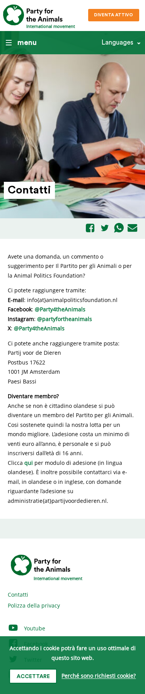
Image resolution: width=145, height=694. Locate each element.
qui (28, 462)
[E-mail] (132, 228)
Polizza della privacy (34, 605)
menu (27, 43)
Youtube (33, 628)
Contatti (18, 594)
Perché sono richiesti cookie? (98, 676)
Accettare (33, 676)
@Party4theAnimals (60, 309)
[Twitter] (104, 228)
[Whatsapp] (119, 228)
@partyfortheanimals (64, 319)
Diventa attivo (113, 15)
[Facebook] (90, 228)
